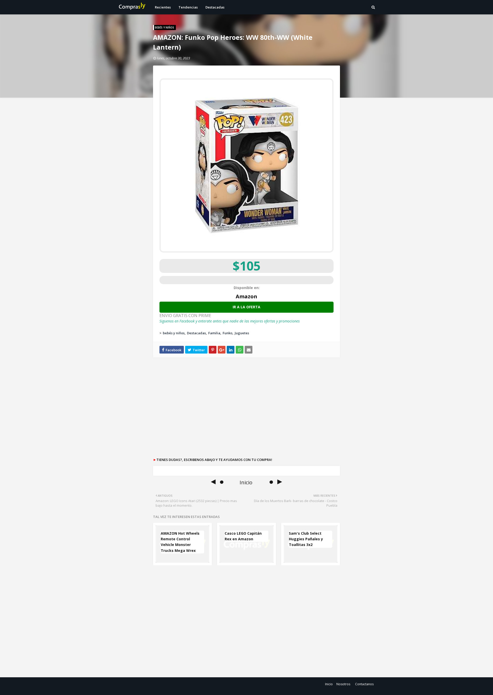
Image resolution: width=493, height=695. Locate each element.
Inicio (329, 684)
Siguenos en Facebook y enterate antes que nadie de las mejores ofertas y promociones (229, 321)
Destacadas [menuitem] (214, 7)
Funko (227, 333)
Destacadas (196, 333)
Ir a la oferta (246, 306)
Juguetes (242, 333)
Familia (214, 333)
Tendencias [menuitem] (188, 7)
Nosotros (343, 684)
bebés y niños (174, 333)
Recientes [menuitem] (163, 7)
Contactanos (364, 684)
